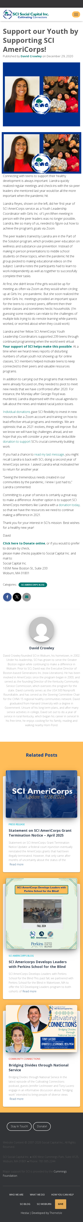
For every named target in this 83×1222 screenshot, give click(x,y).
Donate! (42, 1126)
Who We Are (16, 1194)
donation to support (16, 441)
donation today (69, 505)
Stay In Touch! (19, 1126)
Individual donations (16, 412)
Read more (17, 864)
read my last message (49, 454)
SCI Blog (25, 1204)
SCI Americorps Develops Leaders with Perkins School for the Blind (38, 964)
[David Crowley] (41, 629)
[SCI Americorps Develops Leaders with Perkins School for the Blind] (41, 913)
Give (60, 1204)
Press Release (17, 824)
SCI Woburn (44, 1204)
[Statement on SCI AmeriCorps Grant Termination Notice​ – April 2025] (41, 793)
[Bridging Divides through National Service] (41, 1028)
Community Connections (24, 1058)
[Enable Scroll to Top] (75, 1214)
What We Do (37, 1194)
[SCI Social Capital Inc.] (27, 14)
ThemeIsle (56, 1213)
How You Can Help (62, 1194)
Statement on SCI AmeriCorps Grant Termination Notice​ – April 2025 (40, 833)
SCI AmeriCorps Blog (32, 584)
